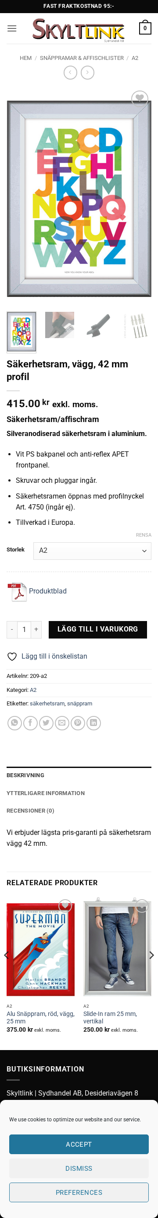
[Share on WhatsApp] (14, 723)
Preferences (79, 1193)
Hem (26, 58)
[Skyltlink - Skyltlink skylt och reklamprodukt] (78, 28)
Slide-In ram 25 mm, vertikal (110, 1017)
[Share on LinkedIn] (93, 723)
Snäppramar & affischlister (82, 58)
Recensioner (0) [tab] (30, 810)
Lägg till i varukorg (97, 629)
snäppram (79, 703)
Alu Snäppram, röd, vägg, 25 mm (41, 1017)
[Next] (137, 196)
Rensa (143, 535)
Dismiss (78, 1169)
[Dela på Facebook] (30, 723)
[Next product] (70, 72)
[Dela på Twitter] (46, 723)
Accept (79, 1144)
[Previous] (21, 196)
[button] (12, 28)
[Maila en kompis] (62, 723)
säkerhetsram (47, 703)
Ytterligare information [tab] (46, 793)
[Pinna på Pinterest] (78, 723)
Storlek (16, 550)
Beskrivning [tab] (25, 775)
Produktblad (47, 591)
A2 (135, 58)
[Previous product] (87, 72)
